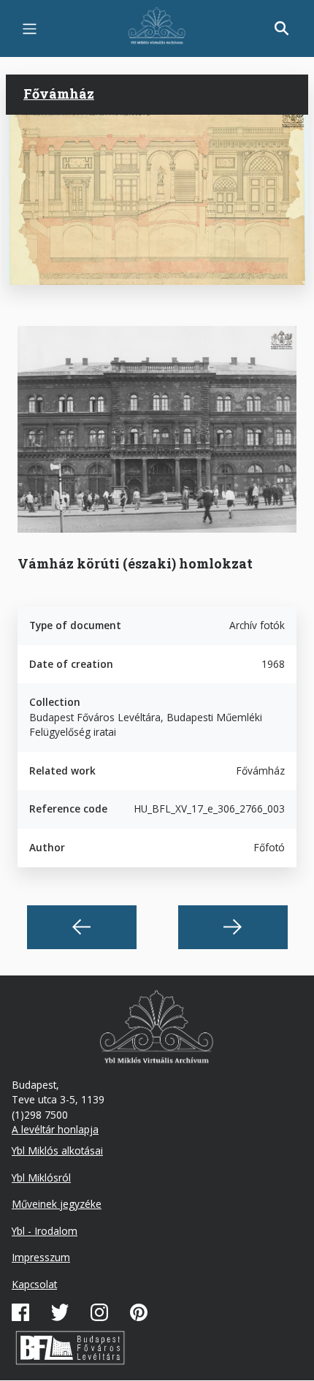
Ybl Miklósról (41, 1177)
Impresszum (41, 1257)
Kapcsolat (34, 1284)
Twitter (60, 1312)
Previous (82, 927)
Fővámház (58, 93)
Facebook (20, 1312)
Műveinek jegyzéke (57, 1204)
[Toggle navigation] (29, 29)
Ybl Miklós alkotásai (57, 1150)
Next (233, 927)
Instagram (99, 1312)
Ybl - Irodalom (44, 1231)
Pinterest (139, 1312)
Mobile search (281, 28)
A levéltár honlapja (55, 1129)
